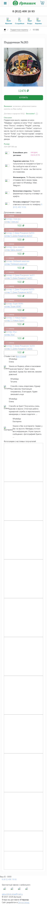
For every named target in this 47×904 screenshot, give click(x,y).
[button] (23, 97)
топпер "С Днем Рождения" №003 (18, 349)
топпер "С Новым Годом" (14, 321)
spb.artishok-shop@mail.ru (12, 894)
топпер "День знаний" (13, 250)
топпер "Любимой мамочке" (15, 264)
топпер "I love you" (11, 222)
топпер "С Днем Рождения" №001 (18, 278)
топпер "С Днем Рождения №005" (18, 292)
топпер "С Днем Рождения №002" (18, 236)
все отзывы (21, 356)
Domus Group (24, 902)
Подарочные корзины (19, 30)
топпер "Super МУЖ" (12, 306)
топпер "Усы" (9, 335)
